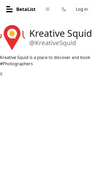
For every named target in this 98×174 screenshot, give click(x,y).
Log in (82, 9)
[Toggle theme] (64, 9)
